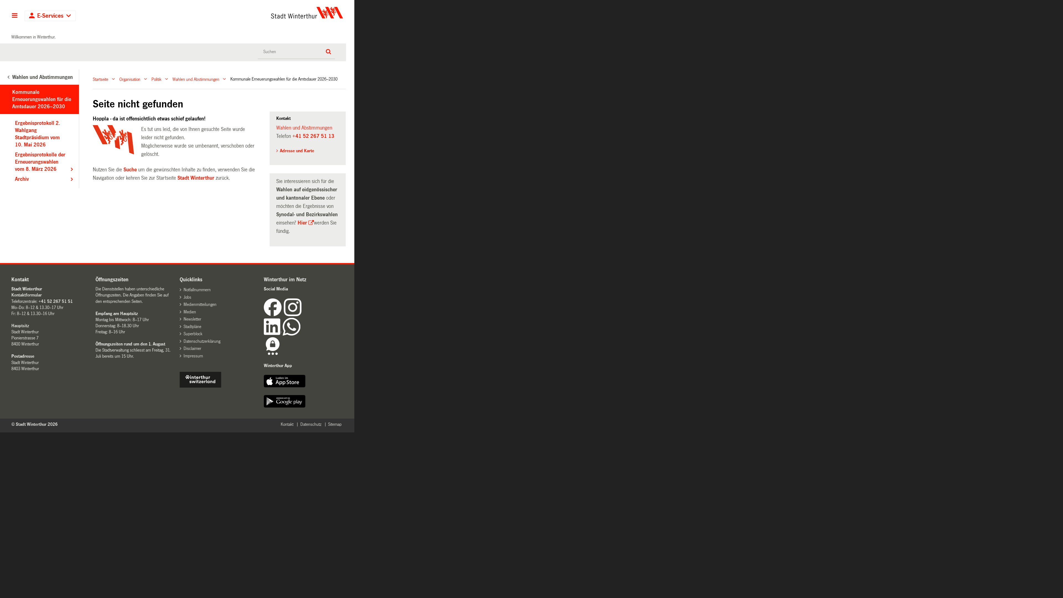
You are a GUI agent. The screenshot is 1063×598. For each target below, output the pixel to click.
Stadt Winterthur (195, 178)
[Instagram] (292, 314)
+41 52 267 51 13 (313, 136)
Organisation (129, 79)
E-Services (50, 16)
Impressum (193, 356)
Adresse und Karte (297, 150)
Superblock (193, 333)
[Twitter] (302, 314)
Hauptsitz (20, 325)
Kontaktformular (26, 295)
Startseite (100, 79)
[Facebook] (274, 314)
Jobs (187, 297)
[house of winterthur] (200, 386)
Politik (156, 79)
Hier (302, 223)
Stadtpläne (192, 326)
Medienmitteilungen (200, 304)
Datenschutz (310, 424)
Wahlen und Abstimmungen (195, 79)
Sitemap (335, 424)
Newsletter (192, 319)
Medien (190, 312)
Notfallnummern (197, 289)
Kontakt (287, 424)
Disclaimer (192, 348)
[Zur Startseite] (255, 13)
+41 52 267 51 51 (55, 301)
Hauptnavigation (14, 16)
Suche (130, 169)
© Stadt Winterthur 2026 (34, 424)
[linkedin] (273, 334)
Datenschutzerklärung (202, 341)
